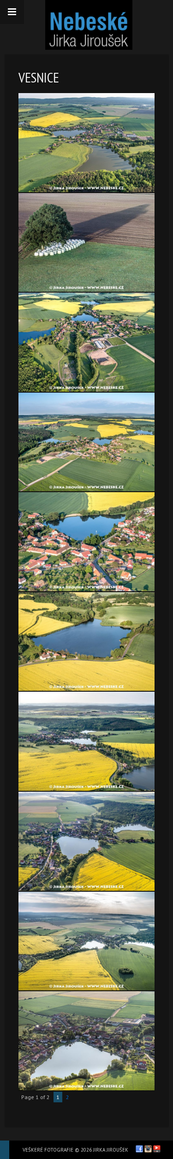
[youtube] (157, 1149)
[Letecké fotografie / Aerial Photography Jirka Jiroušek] (89, 25)
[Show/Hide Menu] (12, 12)
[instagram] (148, 1149)
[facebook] (139, 1149)
